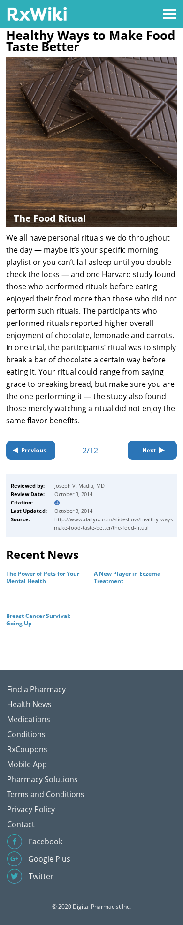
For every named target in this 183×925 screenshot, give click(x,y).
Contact (21, 824)
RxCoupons (27, 749)
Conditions (26, 734)
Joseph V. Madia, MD (79, 485)
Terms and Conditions (45, 794)
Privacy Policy (31, 809)
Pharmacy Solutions (42, 779)
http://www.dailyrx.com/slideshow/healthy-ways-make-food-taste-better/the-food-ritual (114, 523)
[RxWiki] (37, 13)
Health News (29, 704)
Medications (28, 719)
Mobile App (27, 764)
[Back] (30, 450)
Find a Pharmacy (36, 689)
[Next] (152, 450)
